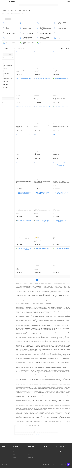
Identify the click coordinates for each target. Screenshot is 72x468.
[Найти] (56, 5)
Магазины (29, 448)
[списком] (68, 48)
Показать (8, 98)
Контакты (15, 456)
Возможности (30, 457)
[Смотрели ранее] (60, 5)
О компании (15, 448)
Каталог (3, 446)
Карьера (14, 454)
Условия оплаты (30, 450)
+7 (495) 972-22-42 (12, 1)
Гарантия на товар (31, 453)
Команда (14, 451)
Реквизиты (30, 454)
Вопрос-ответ (46, 453)
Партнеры (15, 457)
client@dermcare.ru (60, 448)
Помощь (45, 446)
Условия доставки (31, 451)
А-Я (66, 19)
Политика (29, 456)
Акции (3, 448)
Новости (14, 450)
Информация (31, 446)
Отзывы (14, 453)
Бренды (3, 450)
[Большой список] (63, 48)
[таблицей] (70, 48)
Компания (15, 446)
